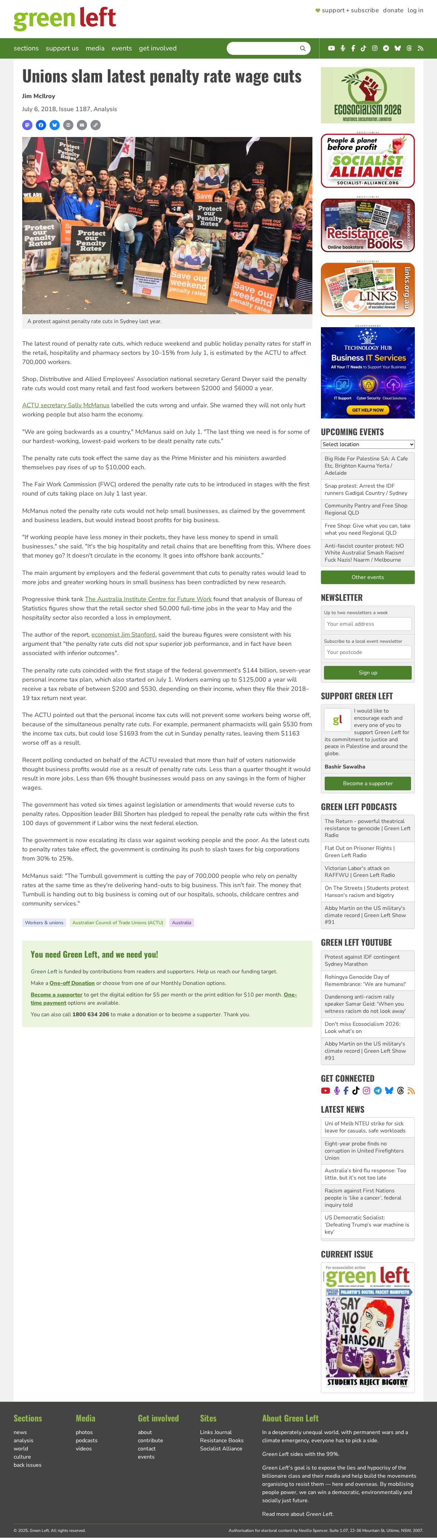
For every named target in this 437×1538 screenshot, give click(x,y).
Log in (415, 10)
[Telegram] (378, 1090)
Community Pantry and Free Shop (366, 505)
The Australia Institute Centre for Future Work (148, 599)
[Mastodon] (27, 125)
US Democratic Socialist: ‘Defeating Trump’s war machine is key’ (367, 1205)
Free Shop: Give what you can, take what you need (368, 529)
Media (95, 48)
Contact (147, 1448)
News (20, 1432)
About (145, 1432)
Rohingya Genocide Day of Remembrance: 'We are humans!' (365, 980)
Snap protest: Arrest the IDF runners (360, 489)
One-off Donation (72, 983)
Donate (393, 10)
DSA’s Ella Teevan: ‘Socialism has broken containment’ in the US (366, 1228)
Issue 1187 (74, 109)
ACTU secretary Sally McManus (66, 405)
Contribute (150, 1440)
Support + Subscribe (350, 10)
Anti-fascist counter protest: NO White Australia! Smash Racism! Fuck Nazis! (364, 553)
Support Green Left (357, 695)
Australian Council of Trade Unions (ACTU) (117, 922)
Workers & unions (44, 922)
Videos (84, 1448)
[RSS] (411, 1090)
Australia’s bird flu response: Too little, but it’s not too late (365, 1154)
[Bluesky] (55, 125)
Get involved (158, 48)
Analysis (105, 109)
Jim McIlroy (38, 96)
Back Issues (28, 1465)
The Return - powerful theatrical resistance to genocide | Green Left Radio (368, 828)
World (21, 1448)
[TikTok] (356, 1090)
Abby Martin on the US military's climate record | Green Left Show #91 (365, 915)
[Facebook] (41, 125)
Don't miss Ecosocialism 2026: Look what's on (362, 1027)
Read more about (297, 1514)
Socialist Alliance (221, 1448)
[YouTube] (325, 1090)
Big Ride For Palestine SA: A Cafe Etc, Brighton (366, 462)
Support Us (62, 48)
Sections (26, 48)
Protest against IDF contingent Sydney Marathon (362, 960)
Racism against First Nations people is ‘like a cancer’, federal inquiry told (363, 1178)
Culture (22, 1457)
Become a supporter (57, 995)
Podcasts (87, 1440)
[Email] (82, 125)
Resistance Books (222, 1440)
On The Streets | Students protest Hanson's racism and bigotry (367, 891)
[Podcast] (337, 1090)
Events (122, 48)
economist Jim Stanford (123, 634)
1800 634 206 (90, 1014)
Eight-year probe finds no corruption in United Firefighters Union (364, 1131)
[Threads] (400, 1090)
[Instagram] (366, 1090)
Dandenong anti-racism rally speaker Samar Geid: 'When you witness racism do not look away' (365, 1004)
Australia (181, 922)
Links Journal (216, 1432)
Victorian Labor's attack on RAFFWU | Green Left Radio (360, 872)
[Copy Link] (95, 125)
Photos (84, 1432)
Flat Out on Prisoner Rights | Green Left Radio (360, 851)
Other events (368, 577)
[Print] (68, 125)
